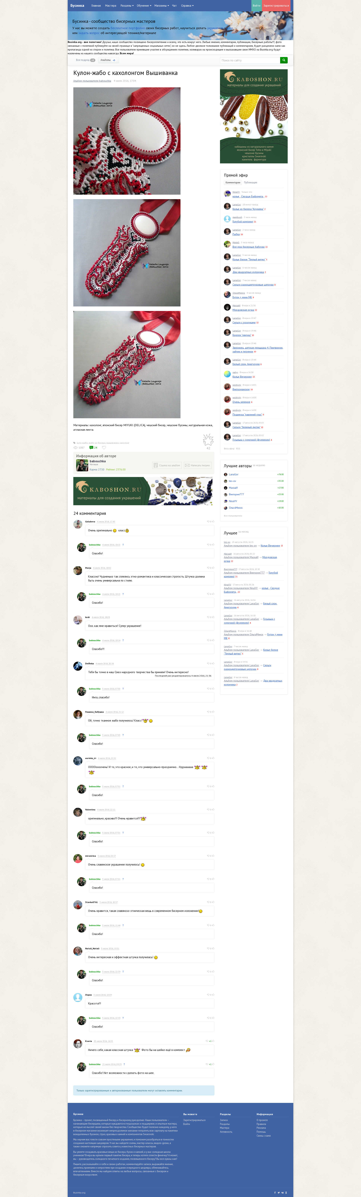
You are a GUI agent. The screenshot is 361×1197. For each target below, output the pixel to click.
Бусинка (77, 5)
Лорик (88, 994)
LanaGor (237, 204)
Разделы (225, 1124)
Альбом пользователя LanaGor (241, 603)
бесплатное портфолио (128, 28)
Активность (226, 1131)
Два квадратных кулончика (248, 272)
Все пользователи (233, 515)
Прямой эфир (236, 175)
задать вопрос (89, 33)
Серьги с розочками (244, 322)
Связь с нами (264, 1135)
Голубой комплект (243, 221)
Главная (96, 5)
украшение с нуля (220, 28)
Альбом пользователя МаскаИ (241, 557)
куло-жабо (82, 442)
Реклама (261, 1127)
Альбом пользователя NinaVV (241, 588)
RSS (238, 448)
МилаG (236, 242)
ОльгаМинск (239, 292)
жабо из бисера (97, 442)
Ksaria (88, 1041)
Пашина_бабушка (94, 711)
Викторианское (241, 389)
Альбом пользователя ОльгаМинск (243, 634)
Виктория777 (236, 494)
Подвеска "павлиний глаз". (247, 414)
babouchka (98, 461)
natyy (235, 372)
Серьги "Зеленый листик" (246, 427)
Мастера (110, 5)
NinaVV (236, 191)
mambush (237, 217)
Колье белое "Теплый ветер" (249, 259)
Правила (261, 1124)
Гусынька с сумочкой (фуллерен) (251, 439)
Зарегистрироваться (276, 5)
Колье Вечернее (242, 376)
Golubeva (90, 521)
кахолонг (124, 442)
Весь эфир (229, 448)
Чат (174, 5)
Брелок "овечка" (242, 335)
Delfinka (89, 663)
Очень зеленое (241, 402)
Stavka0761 (91, 902)
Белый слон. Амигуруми (246, 364)
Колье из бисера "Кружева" (248, 209)
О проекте (262, 1120)
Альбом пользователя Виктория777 (244, 572)
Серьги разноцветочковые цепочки (253, 284)
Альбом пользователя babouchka (92, 80)
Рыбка (236, 234)
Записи (224, 1120)
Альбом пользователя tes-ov (240, 545)
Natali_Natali (92, 948)
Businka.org (79, 1192)
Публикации (250, 182)
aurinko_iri (90, 758)
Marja (88, 567)
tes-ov (232, 481)
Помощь (261, 1131)
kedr (87, 617)
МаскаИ (236, 305)
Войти (256, 5)
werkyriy (237, 384)
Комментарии (233, 182)
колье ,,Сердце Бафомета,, (248, 196)
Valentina (90, 809)
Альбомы (108, 60)
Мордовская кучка (243, 310)
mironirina (90, 855)
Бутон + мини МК (242, 297)
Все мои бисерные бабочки (249, 246)
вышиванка (112, 442)
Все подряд (85, 60)
